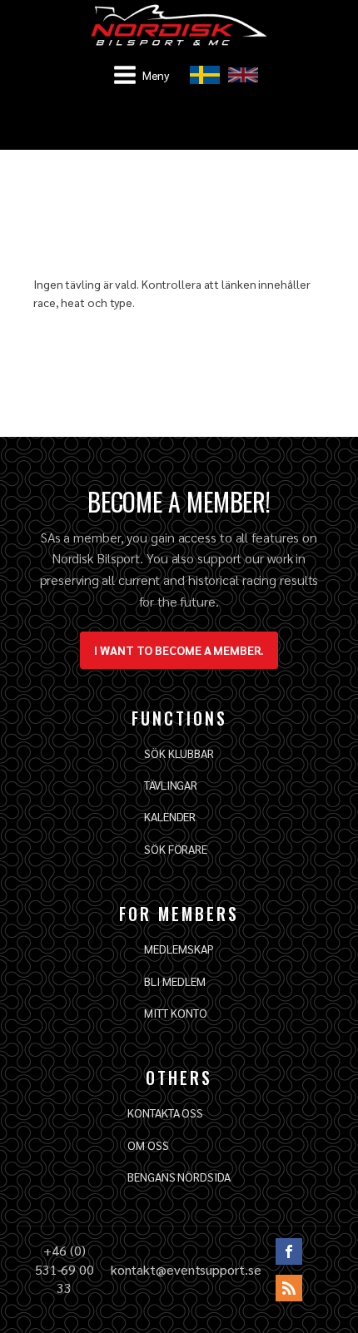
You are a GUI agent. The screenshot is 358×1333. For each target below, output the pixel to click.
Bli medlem (174, 981)
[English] (243, 74)
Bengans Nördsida (178, 1176)
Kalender (170, 816)
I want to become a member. (178, 649)
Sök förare (175, 848)
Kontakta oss (165, 1112)
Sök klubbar (179, 753)
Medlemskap (178, 948)
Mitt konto (175, 1012)
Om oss (147, 1144)
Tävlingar (170, 784)
